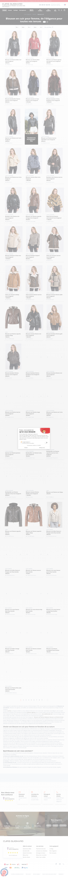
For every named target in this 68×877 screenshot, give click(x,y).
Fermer (26, 447)
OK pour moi (42, 447)
